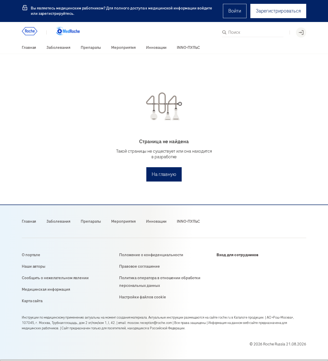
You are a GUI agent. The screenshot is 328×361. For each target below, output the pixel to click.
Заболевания (58, 47)
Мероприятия (123, 47)
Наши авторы (33, 266)
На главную (164, 174)
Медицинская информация (46, 289)
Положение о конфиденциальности (151, 255)
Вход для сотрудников (238, 255)
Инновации (156, 47)
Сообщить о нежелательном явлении (55, 278)
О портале (31, 255)
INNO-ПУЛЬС (188, 47)
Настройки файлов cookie (142, 297)
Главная (29, 47)
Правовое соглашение (139, 266)
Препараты (91, 47)
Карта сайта (32, 301)
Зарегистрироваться (278, 10)
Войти (234, 10)
